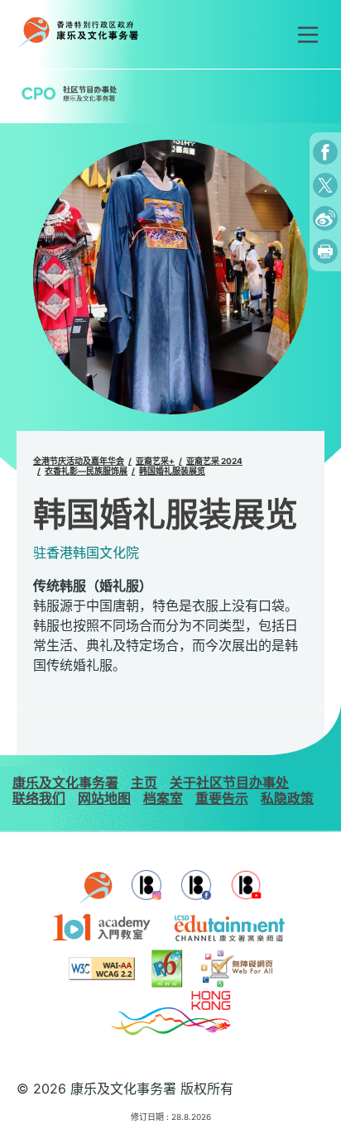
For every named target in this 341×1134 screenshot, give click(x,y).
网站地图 (104, 798)
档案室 (163, 798)
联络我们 (38, 798)
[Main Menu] (307, 34)
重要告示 (221, 798)
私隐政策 (287, 798)
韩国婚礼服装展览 (172, 471)
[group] (170, 277)
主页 (144, 782)
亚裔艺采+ (155, 461)
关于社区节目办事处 (229, 782)
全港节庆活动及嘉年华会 (78, 461)
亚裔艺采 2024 (214, 461)
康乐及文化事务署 (65, 782)
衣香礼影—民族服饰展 (86, 471)
